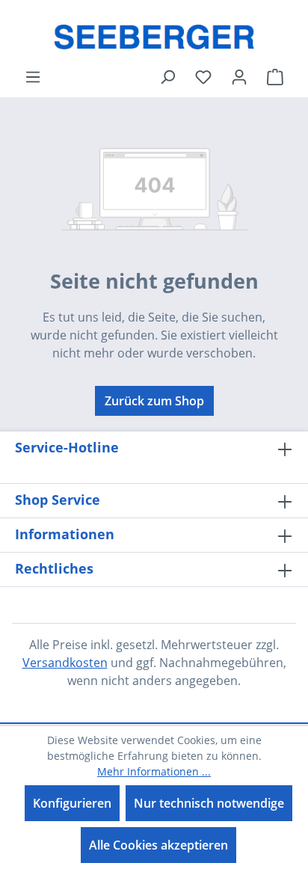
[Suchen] (167, 76)
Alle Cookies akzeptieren (158, 845)
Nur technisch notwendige (209, 803)
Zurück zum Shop (154, 401)
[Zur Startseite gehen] (154, 33)
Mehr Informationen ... (154, 771)
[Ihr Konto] (239, 76)
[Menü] (33, 76)
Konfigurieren (72, 803)
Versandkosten (65, 662)
